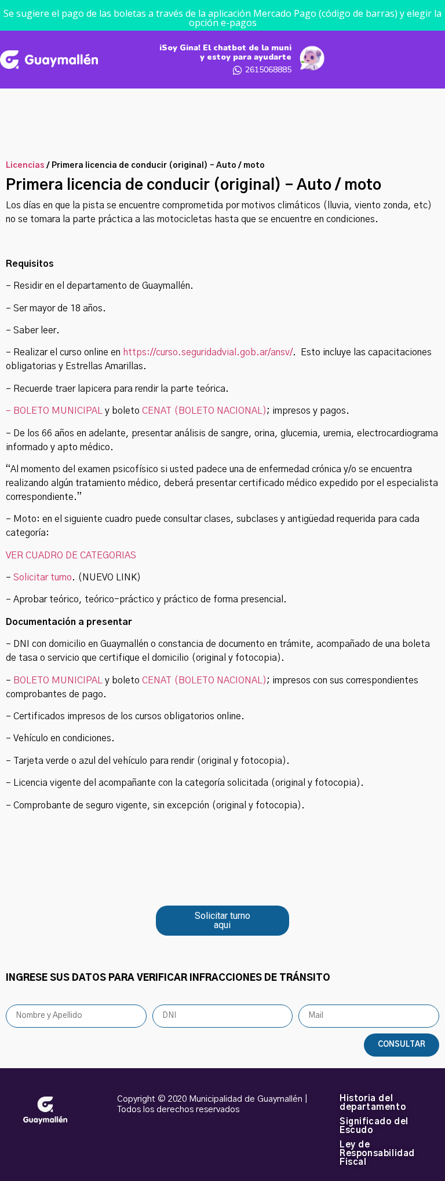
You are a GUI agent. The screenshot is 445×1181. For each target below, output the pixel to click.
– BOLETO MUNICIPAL (54, 410)
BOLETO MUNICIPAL (58, 680)
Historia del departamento (373, 1103)
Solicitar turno (42, 577)
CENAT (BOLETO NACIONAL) (204, 410)
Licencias (25, 165)
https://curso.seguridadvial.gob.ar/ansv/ (208, 352)
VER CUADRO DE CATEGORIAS (71, 555)
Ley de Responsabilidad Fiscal (377, 1153)
